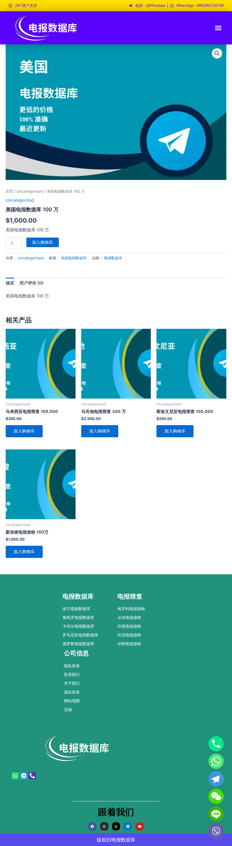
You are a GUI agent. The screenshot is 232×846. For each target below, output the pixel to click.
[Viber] (216, 831)
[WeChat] (216, 796)
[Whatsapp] (216, 761)
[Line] (216, 813)
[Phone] (216, 743)
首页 (9, 191)
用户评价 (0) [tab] (32, 283)
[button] (218, 28)
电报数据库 (113, 258)
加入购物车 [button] (24, 431)
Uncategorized (30, 191)
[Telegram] (216, 778)
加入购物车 (42, 242)
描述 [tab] (10, 283)
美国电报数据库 (74, 258)
